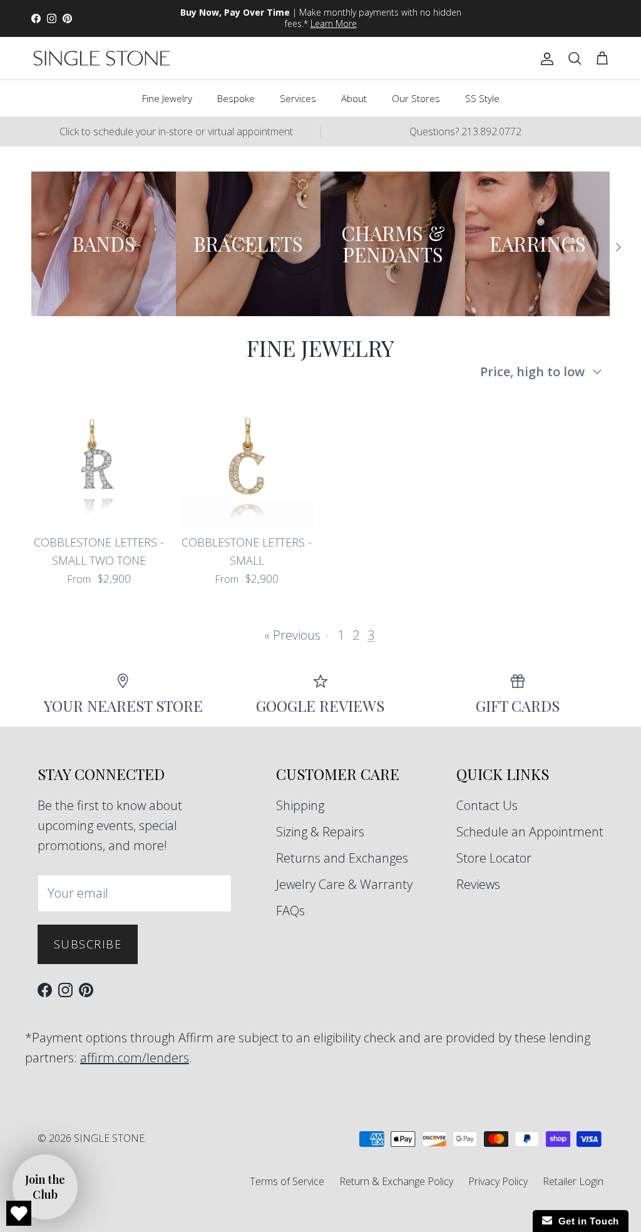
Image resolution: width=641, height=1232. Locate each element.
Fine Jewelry (167, 98)
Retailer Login (573, 1181)
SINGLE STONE (109, 1138)
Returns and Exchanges (342, 858)
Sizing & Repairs (320, 831)
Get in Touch (585, 1221)
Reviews (478, 884)
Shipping (300, 805)
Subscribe (87, 944)
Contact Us (487, 805)
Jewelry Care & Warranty (344, 884)
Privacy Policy (498, 1181)
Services (298, 98)
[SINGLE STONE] (101, 58)
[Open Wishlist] (18, 1213)
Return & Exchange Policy (396, 1181)
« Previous (292, 635)
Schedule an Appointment (529, 831)
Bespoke (236, 98)
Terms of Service (287, 1181)
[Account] (545, 58)
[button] (45, 1186)
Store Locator (493, 858)
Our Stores (416, 98)
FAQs (290, 910)
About (354, 98)
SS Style (482, 98)
